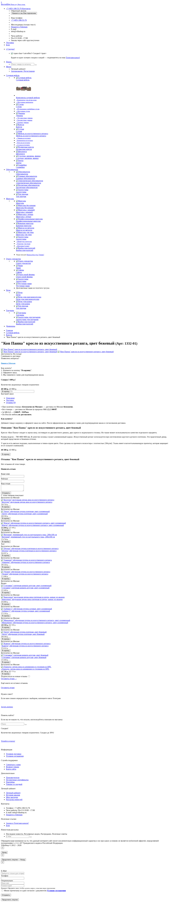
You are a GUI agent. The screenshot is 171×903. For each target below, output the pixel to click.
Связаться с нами (13, 765)
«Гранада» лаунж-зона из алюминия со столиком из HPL (25, 669)
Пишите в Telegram (19, 27)
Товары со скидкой (14, 784)
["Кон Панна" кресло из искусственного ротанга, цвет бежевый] (29, 349)
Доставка (10, 43)
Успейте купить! (8, 741)
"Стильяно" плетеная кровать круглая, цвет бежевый (23, 657)
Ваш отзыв (5, 484)
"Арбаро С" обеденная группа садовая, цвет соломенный (25, 611)
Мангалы (10, 199)
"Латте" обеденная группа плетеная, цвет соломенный (24, 514)
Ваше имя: (5, 474)
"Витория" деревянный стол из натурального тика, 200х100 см (28, 537)
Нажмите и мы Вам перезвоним (24, 13)
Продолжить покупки (10, 860)
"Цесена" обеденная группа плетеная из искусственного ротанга (28, 551)
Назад (4, 852)
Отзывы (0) (11, 402)
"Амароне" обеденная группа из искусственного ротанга (25, 562)
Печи (8, 290)
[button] (10, 49)
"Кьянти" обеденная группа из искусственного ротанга (24, 646)
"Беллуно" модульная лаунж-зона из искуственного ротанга (26, 502)
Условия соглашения (15, 756)
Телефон (4, 876)
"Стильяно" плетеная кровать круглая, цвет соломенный (25, 588)
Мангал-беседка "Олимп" (35, 255)
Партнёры (10, 782)
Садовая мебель (12, 75)
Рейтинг (4, 479)
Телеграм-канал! (73, 58)
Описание (10, 398)
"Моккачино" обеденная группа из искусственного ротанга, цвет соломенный (34, 623)
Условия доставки (13, 754)
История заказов (13, 795)
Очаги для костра (13, 259)
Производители (12, 777)
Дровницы (10, 326)
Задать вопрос (7, 707)
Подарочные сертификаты (17, 780)
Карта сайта (11, 769)
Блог (8, 45)
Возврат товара (12, 767)
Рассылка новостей (14, 799)
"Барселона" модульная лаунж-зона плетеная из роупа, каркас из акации (32, 599)
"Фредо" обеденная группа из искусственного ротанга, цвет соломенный (32, 525)
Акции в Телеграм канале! (17, 823)
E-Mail (4, 871)
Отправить (6, 493)
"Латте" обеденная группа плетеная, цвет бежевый (23, 634)
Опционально (7, 881)
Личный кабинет (13, 793)
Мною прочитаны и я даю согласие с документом (35, 891)
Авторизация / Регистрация (23, 71)
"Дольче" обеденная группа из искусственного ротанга (24, 574)
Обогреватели (12, 169)
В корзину (6, 391)
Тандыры (10, 310)
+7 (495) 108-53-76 (19, 20)
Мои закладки (12, 797)
